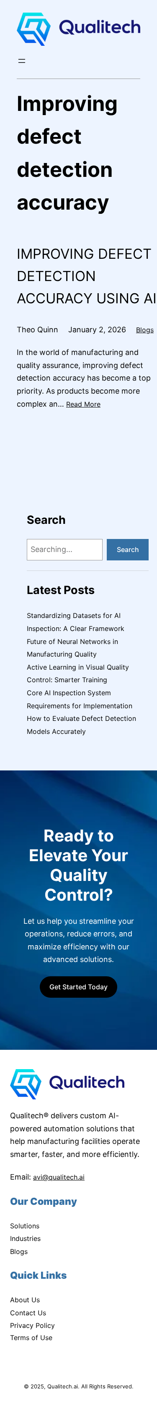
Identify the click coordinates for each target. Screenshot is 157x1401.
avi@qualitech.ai (59, 1177)
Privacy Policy (32, 1325)
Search (128, 549)
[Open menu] (22, 61)
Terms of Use (31, 1337)
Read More (83, 404)
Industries (25, 1238)
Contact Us (28, 1313)
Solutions (24, 1226)
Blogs (145, 330)
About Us (25, 1300)
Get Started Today (78, 987)
